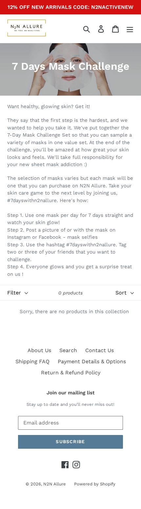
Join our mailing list (70, 393)
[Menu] (130, 28)
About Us (39, 350)
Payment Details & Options (92, 361)
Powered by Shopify (94, 483)
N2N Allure (54, 483)
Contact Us (99, 350)
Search (68, 350)
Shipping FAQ (32, 361)
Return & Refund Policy (70, 372)
